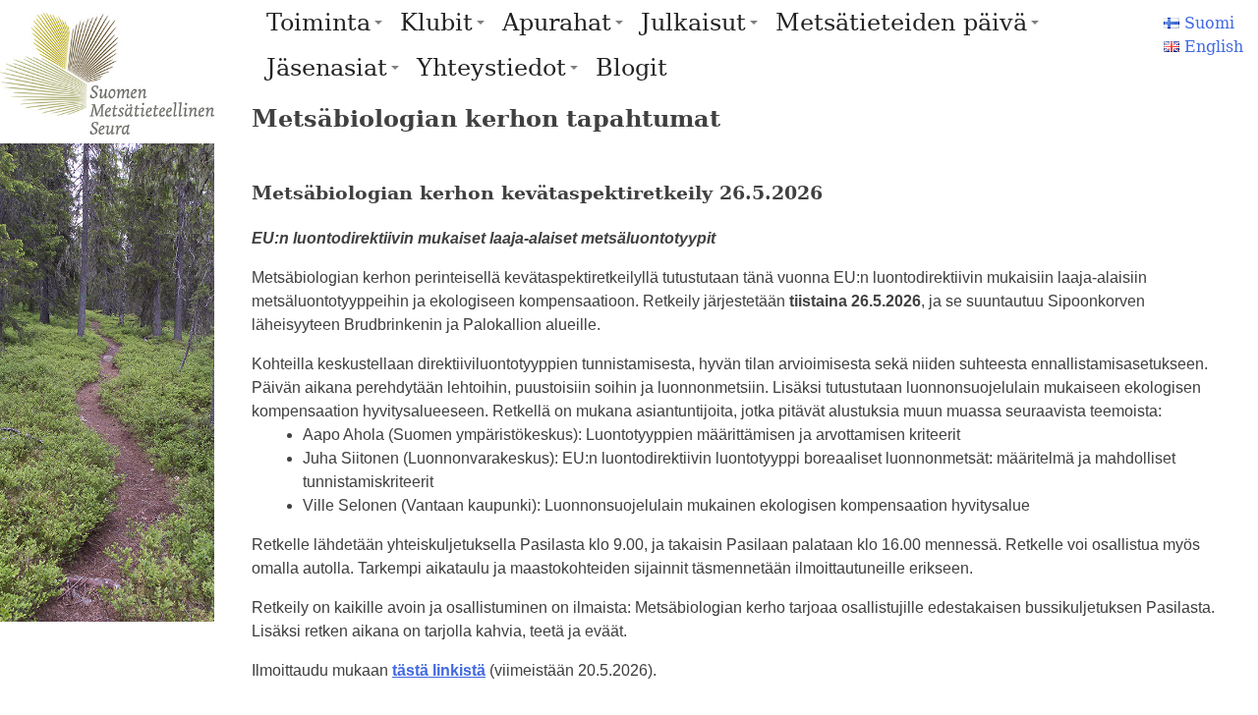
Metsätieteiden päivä (901, 22)
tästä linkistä (439, 670)
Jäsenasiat (326, 68)
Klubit (436, 22)
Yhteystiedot (491, 68)
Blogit (631, 68)
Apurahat (556, 22)
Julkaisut (693, 22)
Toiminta (318, 22)
